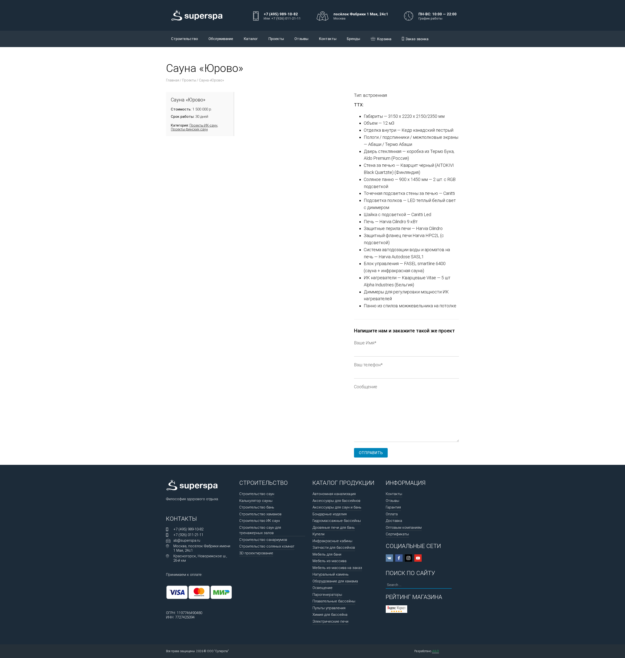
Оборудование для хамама (335, 581)
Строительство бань (256, 507)
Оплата (392, 514)
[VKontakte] (389, 558)
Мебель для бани (326, 554)
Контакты (327, 39)
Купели (318, 534)
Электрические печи (330, 621)
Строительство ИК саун (259, 520)
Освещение (322, 588)
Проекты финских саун (189, 129)
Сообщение (365, 386)
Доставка (394, 520)
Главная (172, 80)
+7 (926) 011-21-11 (188, 535)
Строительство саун (256, 494)
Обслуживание (220, 39)
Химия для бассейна (329, 614)
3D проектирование (256, 553)
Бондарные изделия (329, 514)
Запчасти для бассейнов (333, 547)
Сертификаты (397, 534)
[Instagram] (408, 558)
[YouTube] (418, 558)
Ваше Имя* (365, 342)
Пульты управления (328, 608)
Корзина (384, 39)
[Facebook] (399, 558)
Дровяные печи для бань (333, 527)
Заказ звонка (417, 39)
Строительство (184, 39)
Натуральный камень (330, 574)
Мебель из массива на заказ (337, 568)
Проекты (276, 39)
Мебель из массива (329, 561)
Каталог (251, 39)
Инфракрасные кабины (332, 541)
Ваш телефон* (368, 364)
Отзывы (301, 39)
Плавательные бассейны (333, 601)
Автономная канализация (334, 494)
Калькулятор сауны (255, 500)
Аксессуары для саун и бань (336, 507)
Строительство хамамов (260, 514)
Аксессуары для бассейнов (336, 500)
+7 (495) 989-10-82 (188, 529)
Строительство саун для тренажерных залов (260, 530)
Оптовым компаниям (404, 527)
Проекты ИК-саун (203, 125)
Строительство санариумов (263, 540)
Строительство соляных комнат (266, 546)
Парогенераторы (327, 594)
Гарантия (393, 507)
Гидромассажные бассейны (336, 520)
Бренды (353, 39)
